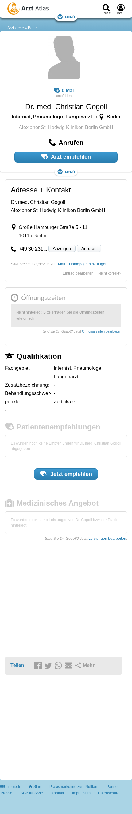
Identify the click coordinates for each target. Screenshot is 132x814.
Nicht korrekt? (109, 273)
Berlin (33, 28)
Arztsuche (15, 28)
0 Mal (68, 90)
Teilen (17, 665)
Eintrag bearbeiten (78, 273)
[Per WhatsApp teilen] (59, 666)
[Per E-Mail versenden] (69, 666)
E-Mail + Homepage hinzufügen (80, 264)
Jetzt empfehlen (70, 474)
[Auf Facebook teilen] (39, 666)
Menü (70, 16)
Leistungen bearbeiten (107, 538)
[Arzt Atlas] (40, 9)
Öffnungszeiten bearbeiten (101, 331)
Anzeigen (62, 248)
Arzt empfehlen (70, 157)
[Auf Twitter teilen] (49, 666)
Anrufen (89, 248)
